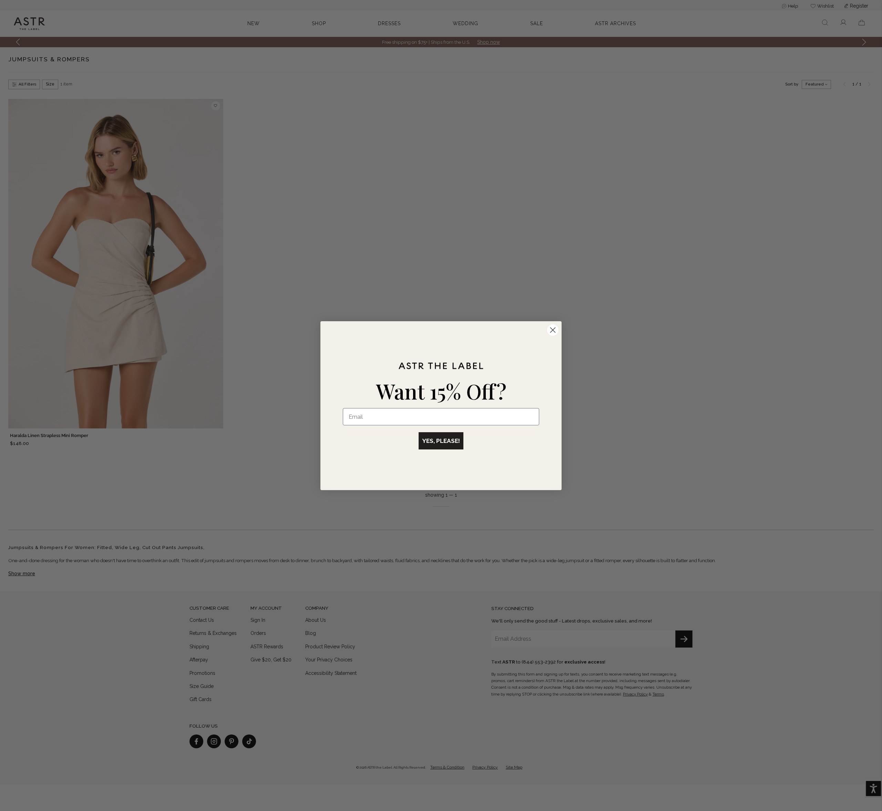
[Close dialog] (553, 330)
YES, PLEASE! (441, 440)
